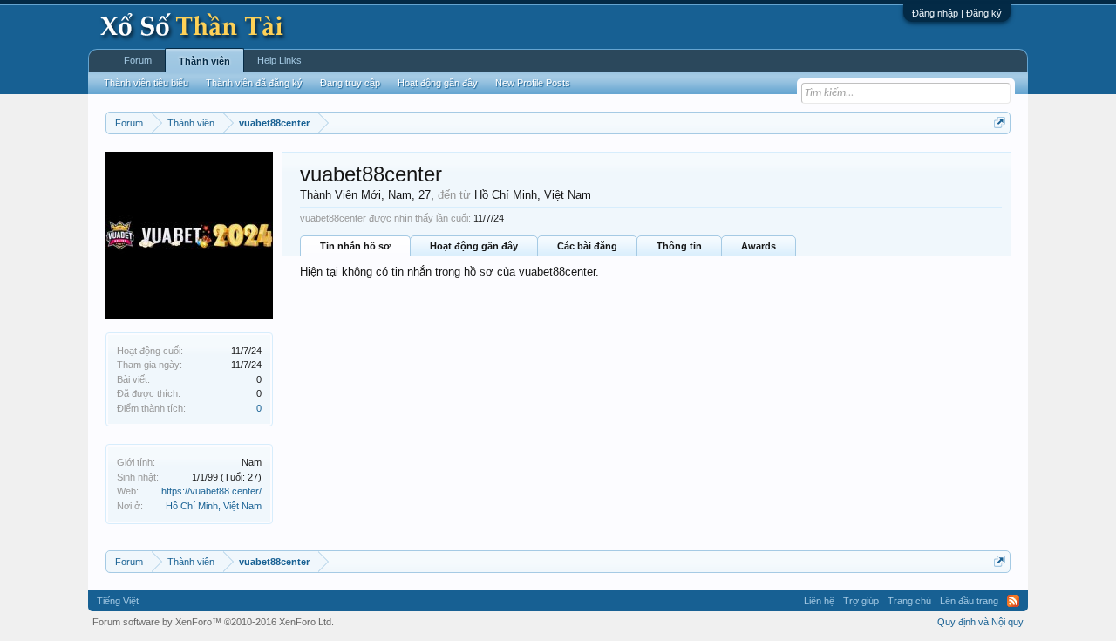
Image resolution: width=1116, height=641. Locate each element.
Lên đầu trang (969, 601)
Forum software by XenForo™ (213, 622)
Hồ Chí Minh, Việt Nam (214, 506)
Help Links (279, 60)
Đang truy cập (350, 83)
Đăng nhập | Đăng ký (957, 13)
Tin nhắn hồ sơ (355, 246)
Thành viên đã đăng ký (254, 83)
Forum (138, 60)
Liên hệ (819, 601)
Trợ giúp (861, 601)
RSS (1013, 601)
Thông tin (679, 246)
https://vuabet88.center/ (211, 491)
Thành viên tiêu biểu (146, 83)
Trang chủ (909, 601)
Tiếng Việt (118, 601)
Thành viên (204, 61)
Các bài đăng (587, 246)
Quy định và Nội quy (980, 622)
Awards (758, 246)
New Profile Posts (532, 83)
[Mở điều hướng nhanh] (999, 122)
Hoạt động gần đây (474, 246)
